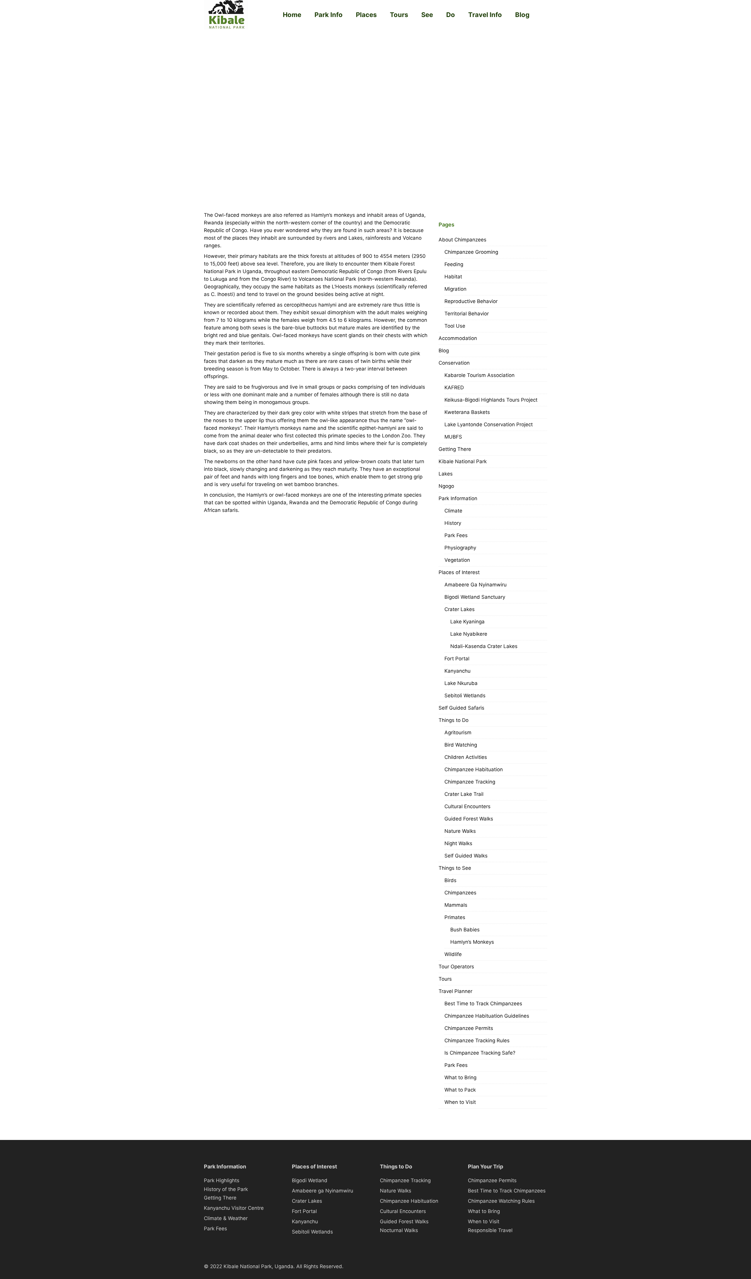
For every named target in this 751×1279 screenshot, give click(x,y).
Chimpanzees (460, 893)
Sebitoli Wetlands (465, 695)
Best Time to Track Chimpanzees (483, 1003)
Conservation (454, 363)
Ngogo (446, 486)
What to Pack (460, 1090)
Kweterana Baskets (467, 412)
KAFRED (454, 387)
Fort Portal (456, 659)
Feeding (453, 264)
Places (366, 14)
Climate (453, 511)
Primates (454, 917)
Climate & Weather (226, 1218)
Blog (522, 14)
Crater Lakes (459, 609)
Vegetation (457, 560)
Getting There (455, 449)
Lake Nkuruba (461, 683)
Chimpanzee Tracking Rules (477, 1040)
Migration (455, 289)
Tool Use (454, 326)
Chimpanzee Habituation (473, 769)
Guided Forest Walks (468, 819)
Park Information (458, 498)
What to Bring (460, 1077)
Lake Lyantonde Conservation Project (488, 424)
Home (292, 14)
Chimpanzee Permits (468, 1028)
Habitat (453, 277)
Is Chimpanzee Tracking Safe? (479, 1053)
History (452, 523)
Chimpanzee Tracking (469, 782)
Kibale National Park (463, 461)
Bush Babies (465, 930)
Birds (450, 880)
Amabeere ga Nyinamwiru (322, 1191)
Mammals (455, 905)
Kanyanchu (457, 671)
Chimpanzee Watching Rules (501, 1201)
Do (450, 14)
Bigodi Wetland (309, 1180)
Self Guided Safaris (461, 708)
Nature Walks (460, 831)
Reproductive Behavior (471, 301)
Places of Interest (459, 572)
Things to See (455, 868)
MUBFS (453, 437)
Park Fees (456, 535)
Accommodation (458, 338)
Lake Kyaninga (467, 622)
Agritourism (457, 732)
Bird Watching (460, 745)
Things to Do (453, 720)
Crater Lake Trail (463, 794)
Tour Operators (456, 967)
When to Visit (460, 1102)
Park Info (328, 14)
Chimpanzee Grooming (471, 252)
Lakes (446, 474)
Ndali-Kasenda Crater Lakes (483, 646)
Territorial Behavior (466, 314)
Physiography (460, 548)
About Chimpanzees (462, 240)
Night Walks (458, 843)
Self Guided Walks (466, 856)
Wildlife (453, 954)
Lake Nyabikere (468, 634)
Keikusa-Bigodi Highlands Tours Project (490, 400)
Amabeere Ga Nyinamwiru (475, 585)
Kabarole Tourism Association (479, 375)
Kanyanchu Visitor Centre (234, 1208)
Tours (399, 14)
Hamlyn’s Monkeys (472, 942)
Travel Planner (455, 991)
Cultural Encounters (467, 806)
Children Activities (465, 757)
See (427, 14)
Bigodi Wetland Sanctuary (474, 597)
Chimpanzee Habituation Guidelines (486, 1016)
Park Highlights (221, 1180)
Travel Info (485, 14)
